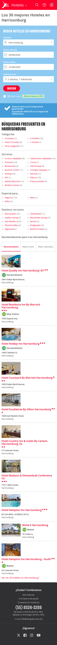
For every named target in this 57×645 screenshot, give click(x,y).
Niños (7, 201)
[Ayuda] (44, 5)
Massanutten (10, 213)
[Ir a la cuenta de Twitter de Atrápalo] (18, 635)
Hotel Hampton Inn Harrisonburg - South (26, 559)
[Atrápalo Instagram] (32, 635)
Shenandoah (35, 213)
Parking (8, 173)
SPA (6, 177)
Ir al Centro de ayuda (28, 598)
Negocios (9, 197)
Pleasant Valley (11, 225)
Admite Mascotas (12, 181)
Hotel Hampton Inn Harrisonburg (22, 510)
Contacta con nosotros (28, 602)
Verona (33, 221)
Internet (33, 173)
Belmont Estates (37, 229)
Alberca (33, 177)
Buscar (11, 88)
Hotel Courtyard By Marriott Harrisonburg (27, 377)
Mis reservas (28, 595)
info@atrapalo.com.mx (32, 618)
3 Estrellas (34, 138)
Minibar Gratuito (12, 185)
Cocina (33, 162)
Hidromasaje (35, 166)
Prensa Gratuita (37, 181)
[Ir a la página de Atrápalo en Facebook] (25, 635)
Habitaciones (9, 74)
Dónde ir (7, 37)
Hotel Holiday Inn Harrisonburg (20, 343)
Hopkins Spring (11, 217)
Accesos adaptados (13, 158)
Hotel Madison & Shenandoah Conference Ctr (27, 477)
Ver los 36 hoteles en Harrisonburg (20, 577)
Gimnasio (9, 162)
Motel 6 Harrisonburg (35, 525)
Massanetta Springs (39, 217)
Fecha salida (9, 62)
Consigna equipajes (38, 170)
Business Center (12, 170)
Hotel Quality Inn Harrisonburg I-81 (23, 270)
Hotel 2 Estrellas (12, 142)
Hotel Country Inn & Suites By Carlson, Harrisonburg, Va (25, 443)
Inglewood (9, 229)
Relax (32, 197)
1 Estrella (34, 142)
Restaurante (10, 166)
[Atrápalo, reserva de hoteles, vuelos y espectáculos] (5, 5)
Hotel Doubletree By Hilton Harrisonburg (26, 409)
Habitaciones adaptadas (40, 158)
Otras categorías (12, 146)
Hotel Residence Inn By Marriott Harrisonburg (21, 306)
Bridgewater (35, 225)
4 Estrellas (9, 138)
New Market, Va (12, 221)
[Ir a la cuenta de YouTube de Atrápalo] (38, 635)
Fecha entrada (10, 50)
